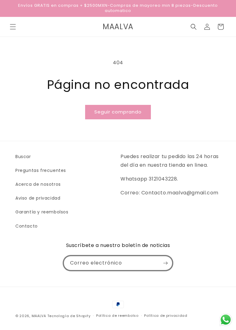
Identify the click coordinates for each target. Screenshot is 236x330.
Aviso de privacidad (37, 198)
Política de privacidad (165, 315)
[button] (13, 27)
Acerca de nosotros (38, 184)
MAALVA (39, 315)
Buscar (23, 156)
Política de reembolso (117, 315)
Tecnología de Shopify (69, 315)
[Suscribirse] (165, 263)
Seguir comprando (118, 112)
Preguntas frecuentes (40, 170)
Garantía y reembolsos (42, 212)
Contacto (26, 226)
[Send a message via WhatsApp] (225, 319)
